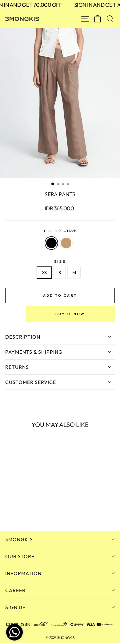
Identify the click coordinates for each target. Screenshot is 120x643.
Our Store (19, 556)
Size (60, 261)
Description (22, 337)
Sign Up (15, 607)
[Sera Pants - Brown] (16, 509)
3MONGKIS (19, 539)
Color (60, 231)
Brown (66, 243)
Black (51, 243)
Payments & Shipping (33, 352)
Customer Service (30, 382)
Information (23, 573)
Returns (17, 367)
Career (15, 590)
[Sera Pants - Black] (8, 509)
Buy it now (70, 314)
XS (44, 272)
